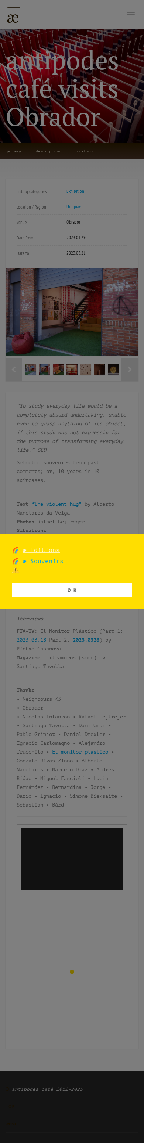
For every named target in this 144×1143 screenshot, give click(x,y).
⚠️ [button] (15, 569)
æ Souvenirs (41, 561)
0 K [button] (72, 590)
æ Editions (41, 550)
